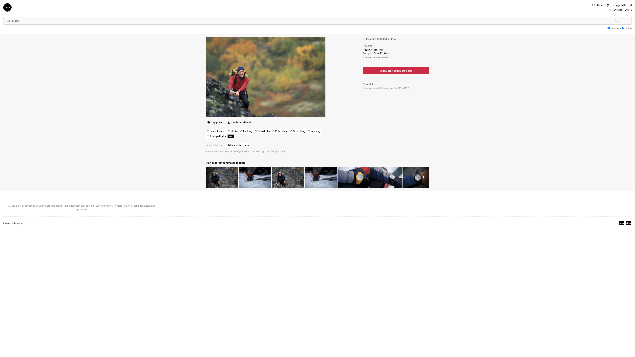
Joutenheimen (217, 131)
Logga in (618, 5)
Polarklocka (264, 131)
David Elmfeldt (381, 53)
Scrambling (299, 131)
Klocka (234, 131)
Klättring (247, 131)
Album (599, 5)
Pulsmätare (281, 131)
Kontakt (82, 209)
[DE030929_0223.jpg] (386, 187)
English (628, 10)
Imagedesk (19, 223)
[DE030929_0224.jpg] (354, 187)
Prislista (118, 205)
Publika (367, 49)
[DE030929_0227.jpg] (255, 187)
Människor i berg (240, 145)
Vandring (315, 131)
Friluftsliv (378, 49)
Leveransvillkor (104, 205)
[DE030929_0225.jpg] (321, 187)
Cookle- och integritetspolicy (139, 205)
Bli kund (627, 5)
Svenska (618, 10)
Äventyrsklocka (218, 136)
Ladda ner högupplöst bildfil (396, 70)
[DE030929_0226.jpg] (288, 187)
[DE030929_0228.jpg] (222, 187)
